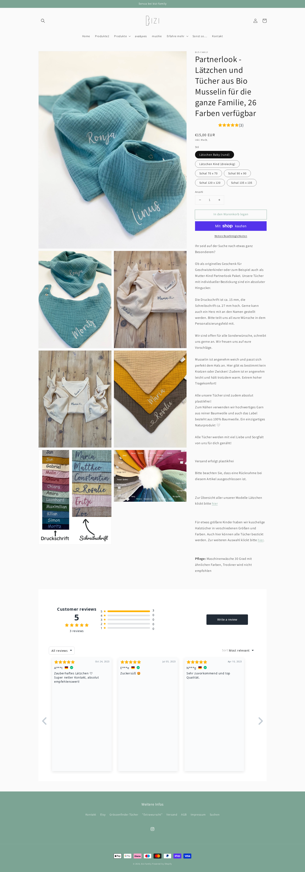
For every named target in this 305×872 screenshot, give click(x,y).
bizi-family (146, 863)
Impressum (198, 814)
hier (215, 503)
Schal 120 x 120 (210, 183)
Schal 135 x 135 (241, 183)
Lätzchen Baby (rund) (214, 155)
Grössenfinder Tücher (124, 814)
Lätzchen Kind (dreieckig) (217, 164)
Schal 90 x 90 (237, 173)
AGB (184, 814)
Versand (171, 814)
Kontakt (90, 814)
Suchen (215, 814)
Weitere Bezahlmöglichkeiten (231, 235)
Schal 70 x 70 (208, 173)
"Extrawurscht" (152, 814)
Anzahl (199, 192)
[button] (43, 20)
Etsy (103, 814)
